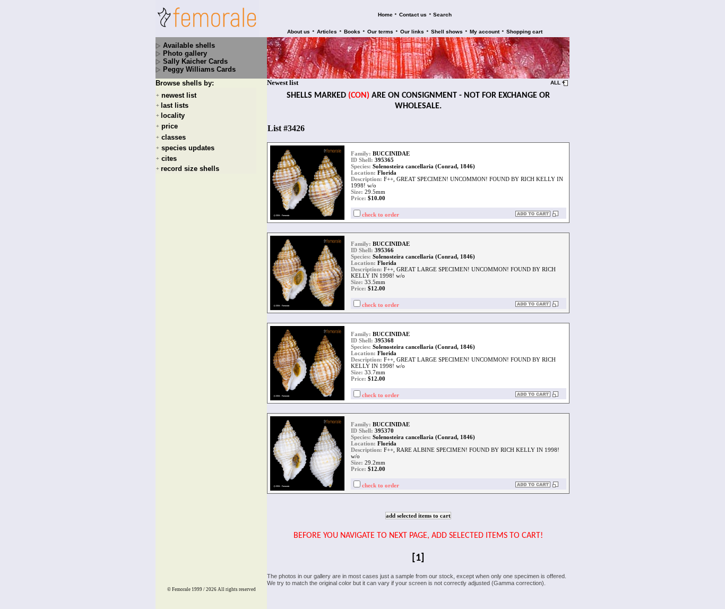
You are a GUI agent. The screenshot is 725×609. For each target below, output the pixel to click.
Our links (412, 32)
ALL (555, 82)
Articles (327, 32)
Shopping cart (524, 32)
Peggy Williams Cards (199, 69)
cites (169, 158)
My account (484, 32)
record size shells (190, 169)
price (169, 127)
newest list (178, 95)
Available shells (189, 45)
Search (442, 15)
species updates (187, 148)
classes (173, 137)
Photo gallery (185, 53)
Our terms (380, 32)
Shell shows (447, 32)
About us (298, 32)
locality (173, 115)
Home (385, 15)
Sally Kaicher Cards (195, 61)
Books (352, 32)
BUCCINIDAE (391, 153)
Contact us (413, 15)
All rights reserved (237, 589)
